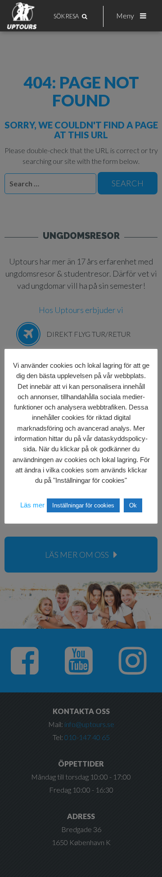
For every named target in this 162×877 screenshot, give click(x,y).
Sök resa (67, 16)
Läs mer (32, 505)
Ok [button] (133, 505)
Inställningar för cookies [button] (83, 505)
